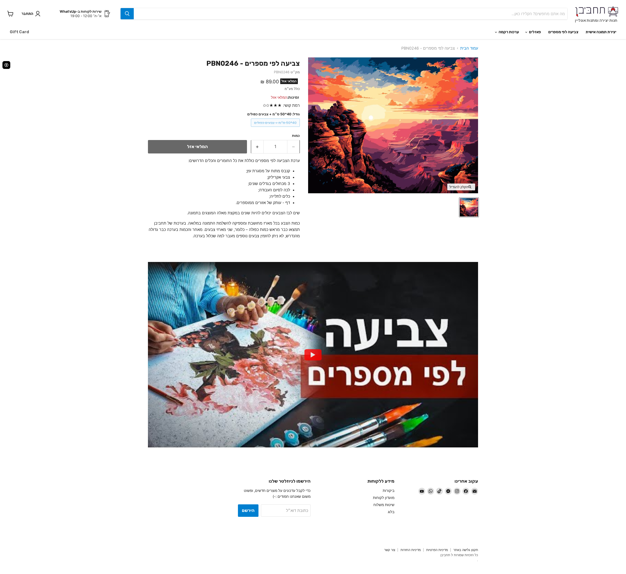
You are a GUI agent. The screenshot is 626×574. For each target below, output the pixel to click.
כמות (296, 136)
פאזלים (534, 32)
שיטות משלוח (383, 504)
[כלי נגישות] (6, 65)
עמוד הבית (469, 48)
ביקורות (388, 490)
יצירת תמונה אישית (601, 32)
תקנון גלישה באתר (465, 550)
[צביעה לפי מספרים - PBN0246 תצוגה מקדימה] (469, 207)
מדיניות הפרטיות (437, 550)
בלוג (391, 511)
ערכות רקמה (508, 32)
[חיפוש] (127, 13)
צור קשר (389, 550)
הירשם (248, 510)
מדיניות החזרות (411, 550)
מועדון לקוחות (383, 497)
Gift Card (19, 32)
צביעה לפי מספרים (563, 32)
